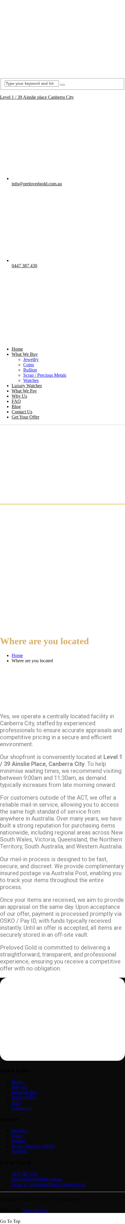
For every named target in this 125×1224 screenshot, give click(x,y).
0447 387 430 (24, 265)
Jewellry (31, 359)
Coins (28, 364)
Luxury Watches (27, 385)
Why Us (19, 396)
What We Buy (25, 354)
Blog (16, 406)
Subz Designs (35, 1210)
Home (17, 349)
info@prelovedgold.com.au (37, 183)
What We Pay (24, 390)
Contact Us (22, 411)
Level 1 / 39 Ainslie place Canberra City (37, 97)
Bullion (30, 369)
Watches (31, 380)
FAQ (16, 401)
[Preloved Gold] (62, 70)
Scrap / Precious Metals (44, 375)
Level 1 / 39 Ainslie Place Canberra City (49, 1184)
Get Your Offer (25, 416)
